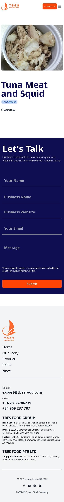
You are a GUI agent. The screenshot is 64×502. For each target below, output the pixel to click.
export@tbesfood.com (22, 392)
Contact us (49, 6)
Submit (32, 284)
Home (7, 347)
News (6, 370)
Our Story (10, 353)
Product (8, 359)
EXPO (6, 364)
